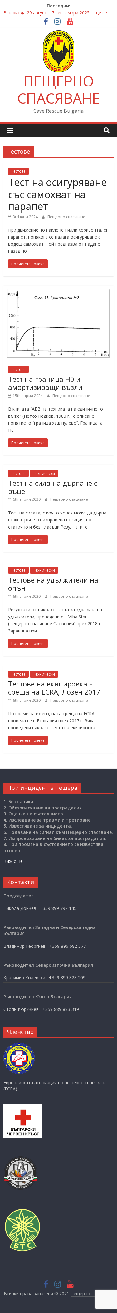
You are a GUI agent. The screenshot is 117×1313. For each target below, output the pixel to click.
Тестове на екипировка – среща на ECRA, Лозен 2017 (54, 687)
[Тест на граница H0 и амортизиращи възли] (58, 289)
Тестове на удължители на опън (53, 584)
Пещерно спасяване (66, 216)
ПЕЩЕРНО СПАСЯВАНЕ (58, 89)
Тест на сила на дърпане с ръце (52, 487)
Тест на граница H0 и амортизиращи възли (45, 383)
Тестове (18, 171)
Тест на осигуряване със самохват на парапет (57, 194)
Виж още (13, 861)
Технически (44, 473)
